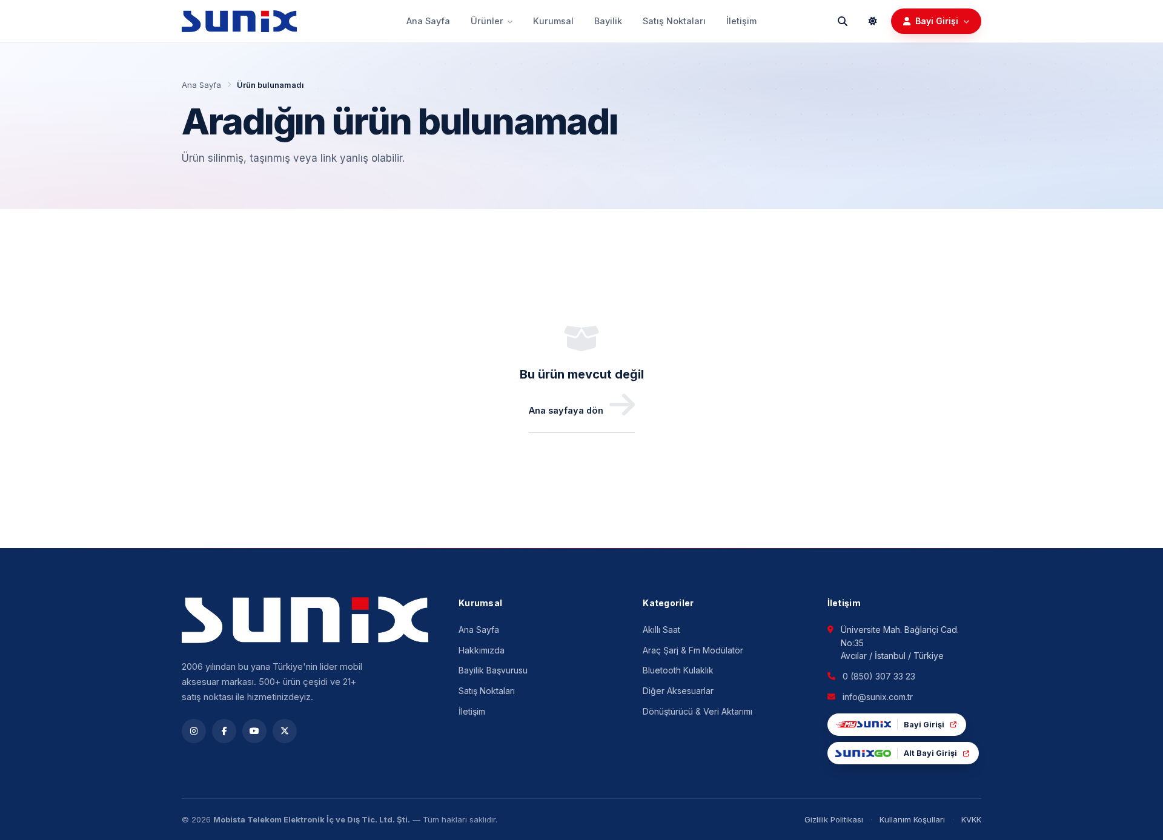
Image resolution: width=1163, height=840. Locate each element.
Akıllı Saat (661, 629)
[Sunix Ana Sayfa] (239, 21)
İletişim (741, 21)
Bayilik (608, 21)
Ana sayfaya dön (566, 410)
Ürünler (487, 21)
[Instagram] (194, 731)
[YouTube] (254, 731)
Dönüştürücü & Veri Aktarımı (697, 711)
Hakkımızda (482, 650)
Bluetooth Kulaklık (678, 670)
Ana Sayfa (428, 21)
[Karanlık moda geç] (873, 21)
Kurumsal (553, 21)
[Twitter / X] (285, 731)
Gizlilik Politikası (833, 819)
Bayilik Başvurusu (493, 670)
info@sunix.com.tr (878, 697)
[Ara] (842, 21)
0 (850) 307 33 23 (879, 676)
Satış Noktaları (674, 21)
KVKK (971, 819)
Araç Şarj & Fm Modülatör (693, 650)
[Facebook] (224, 731)
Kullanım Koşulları (912, 819)
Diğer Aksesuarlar (678, 691)
